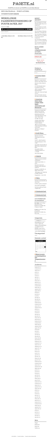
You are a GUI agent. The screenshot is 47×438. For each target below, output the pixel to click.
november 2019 (37, 304)
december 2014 (37, 402)
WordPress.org (37, 428)
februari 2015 (37, 398)
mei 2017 (36, 353)
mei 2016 (36, 373)
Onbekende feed (41, 191)
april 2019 (36, 314)
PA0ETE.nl (23, 4)
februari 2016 (37, 378)
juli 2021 (36, 272)
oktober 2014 (37, 405)
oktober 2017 (37, 344)
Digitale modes (41, 223)
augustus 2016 (37, 368)
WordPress (22, 436)
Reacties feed (37, 426)
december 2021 (37, 267)
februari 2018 (37, 338)
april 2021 (36, 277)
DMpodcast (37, 225)
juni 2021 (36, 273)
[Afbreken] (27, 29)
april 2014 (36, 415)
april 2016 (36, 375)
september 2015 (37, 386)
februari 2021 (37, 280)
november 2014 (37, 403)
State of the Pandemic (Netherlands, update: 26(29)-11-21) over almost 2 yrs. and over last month (41, 35)
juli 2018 (36, 329)
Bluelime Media (34, 436)
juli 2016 (36, 370)
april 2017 (36, 354)
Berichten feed (37, 424)
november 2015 (37, 383)
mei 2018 (36, 332)
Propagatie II (37, 229)
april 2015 (36, 395)
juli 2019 (36, 309)
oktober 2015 (37, 385)
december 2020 (37, 284)
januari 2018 (37, 339)
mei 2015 (36, 393)
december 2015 (37, 381)
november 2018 (37, 322)
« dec (36, 251)
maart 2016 (36, 376)
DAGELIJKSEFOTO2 (38, 222)
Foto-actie (41, 225)
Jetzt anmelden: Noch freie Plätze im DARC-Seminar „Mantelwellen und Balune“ (41, 146)
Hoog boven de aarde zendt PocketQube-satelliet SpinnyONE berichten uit (40, 166)
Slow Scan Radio (41, 231)
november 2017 (37, 343)
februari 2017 (37, 358)
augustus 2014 (37, 408)
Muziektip (41, 226)
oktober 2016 (37, 364)
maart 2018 (36, 336)
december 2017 (37, 341)
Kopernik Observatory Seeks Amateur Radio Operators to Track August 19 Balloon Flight (40, 116)
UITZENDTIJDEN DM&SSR (10, 14)
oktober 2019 (37, 306)
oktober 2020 (37, 287)
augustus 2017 (37, 348)
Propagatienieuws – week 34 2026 (40, 175)
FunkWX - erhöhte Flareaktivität (40, 140)
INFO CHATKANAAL (8, 11)
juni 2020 (36, 294)
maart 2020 (36, 299)
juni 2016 (36, 371)
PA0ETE (8, 26)
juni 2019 (36, 311)
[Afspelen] (2, 29)
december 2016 (37, 361)
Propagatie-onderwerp (42, 228)
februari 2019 (37, 317)
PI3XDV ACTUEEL (23, 11)
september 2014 (37, 407)
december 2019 (37, 302)
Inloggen (36, 422)
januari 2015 (37, 400)
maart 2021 (36, 279)
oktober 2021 (37, 270)
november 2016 (37, 363)
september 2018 (37, 326)
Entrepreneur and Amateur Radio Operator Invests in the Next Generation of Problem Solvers (40, 111)
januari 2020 (37, 300)
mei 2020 (36, 295)
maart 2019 (36, 316)
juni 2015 (36, 392)
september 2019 (37, 307)
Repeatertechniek (41, 229)
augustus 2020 (37, 290)
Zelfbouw (36, 235)
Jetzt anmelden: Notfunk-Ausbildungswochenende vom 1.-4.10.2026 (39, 150)
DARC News (39, 133)
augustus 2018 (37, 327)
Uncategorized (6, 31)
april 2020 (36, 297)
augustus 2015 (37, 388)
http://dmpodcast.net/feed (40, 62)
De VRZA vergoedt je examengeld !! (41, 183)
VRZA (38, 178)
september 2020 (37, 289)
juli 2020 (36, 292)
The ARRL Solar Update (39, 118)
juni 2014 (36, 412)
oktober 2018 (37, 324)
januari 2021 (37, 282)
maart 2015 (36, 397)
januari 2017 (37, 359)
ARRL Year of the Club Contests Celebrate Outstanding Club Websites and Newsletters (41, 126)
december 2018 (37, 321)
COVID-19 (38, 221)
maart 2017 (36, 356)
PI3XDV (36, 228)
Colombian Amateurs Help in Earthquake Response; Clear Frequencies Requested (39, 121)
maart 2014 (36, 417)
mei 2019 (36, 312)
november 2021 (37, 268)
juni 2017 (36, 351)
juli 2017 (36, 349)
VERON (38, 156)
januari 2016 (37, 380)
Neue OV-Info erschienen (39, 153)
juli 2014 (36, 410)
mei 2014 (36, 413)
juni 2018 (36, 331)
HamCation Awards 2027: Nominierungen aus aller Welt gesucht (39, 137)
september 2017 (37, 346)
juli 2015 (36, 390)
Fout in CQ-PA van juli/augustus (40, 185)
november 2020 (37, 285)
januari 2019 (37, 319)
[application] (16, 29)
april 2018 (36, 334)
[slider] (30, 29)
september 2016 (37, 366)
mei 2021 (36, 275)
